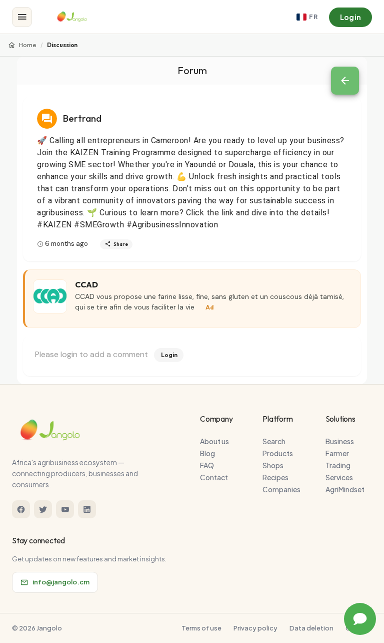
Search (274, 441)
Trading (338, 465)
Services (339, 477)
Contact (214, 477)
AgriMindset (345, 489)
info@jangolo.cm (61, 582)
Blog (207, 453)
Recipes (275, 477)
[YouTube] (65, 509)
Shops (273, 465)
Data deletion (312, 628)
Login (350, 17)
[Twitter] (43, 509)
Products (277, 453)
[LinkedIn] (87, 509)
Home (27, 45)
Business (340, 441)
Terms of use (202, 628)
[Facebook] (21, 509)
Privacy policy (256, 628)
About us (214, 441)
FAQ (207, 465)
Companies (281, 489)
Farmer (337, 453)
